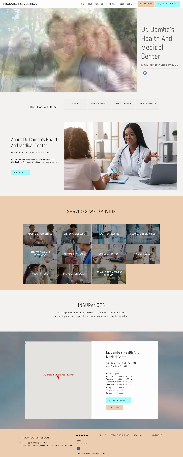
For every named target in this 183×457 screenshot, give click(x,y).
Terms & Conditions (120, 435)
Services (99, 4)
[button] (58, 378)
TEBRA (102, 453)
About (89, 4)
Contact (131, 4)
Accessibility (140, 435)
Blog (122, 4)
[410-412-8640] (146, 6)
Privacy (102, 435)
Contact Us (157, 435)
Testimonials (111, 4)
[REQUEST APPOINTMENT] (168, 6)
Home (82, 4)
